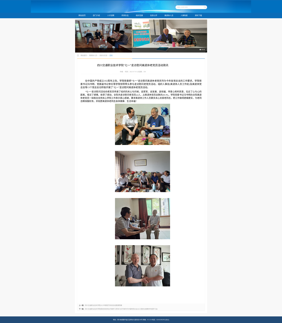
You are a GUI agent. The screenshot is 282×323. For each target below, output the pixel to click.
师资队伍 (125, 15)
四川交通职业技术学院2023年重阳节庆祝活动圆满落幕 (103, 305)
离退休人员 (168, 15)
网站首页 (82, 15)
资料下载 (198, 15)
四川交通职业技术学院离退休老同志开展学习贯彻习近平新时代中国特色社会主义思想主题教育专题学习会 (121, 309)
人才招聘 (110, 15)
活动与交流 (103, 55)
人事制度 (184, 15)
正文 (111, 55)
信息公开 (153, 15)
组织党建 (139, 15)
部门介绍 (96, 15)
